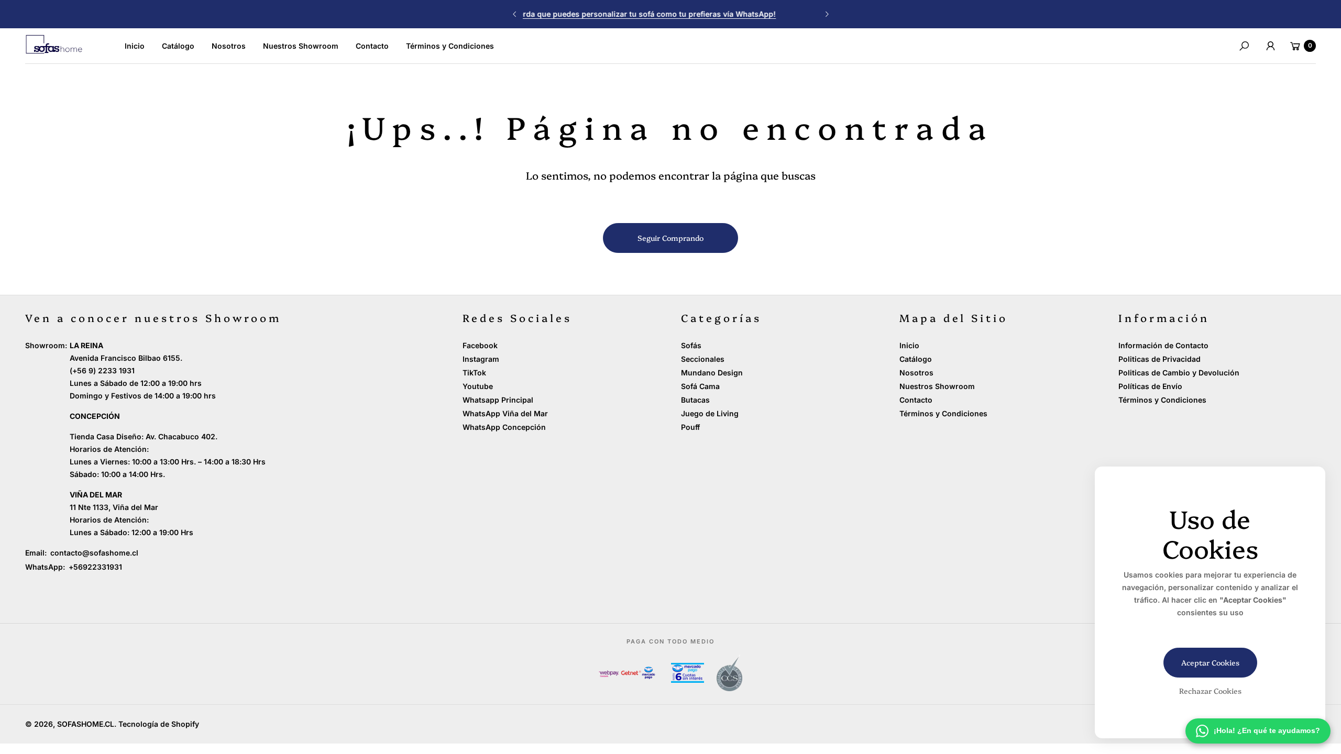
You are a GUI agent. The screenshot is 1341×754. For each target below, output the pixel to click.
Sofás (691, 345)
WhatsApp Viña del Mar (505, 413)
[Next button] (826, 14)
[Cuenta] (1270, 46)
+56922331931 (95, 566)
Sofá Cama (700, 386)
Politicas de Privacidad (1159, 358)
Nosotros (916, 372)
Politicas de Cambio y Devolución (1178, 372)
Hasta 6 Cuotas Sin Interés (670, 13)
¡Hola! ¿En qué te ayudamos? (1267, 730)
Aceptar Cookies (1210, 662)
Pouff (690, 427)
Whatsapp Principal (498, 399)
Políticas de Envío (1150, 386)
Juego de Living (710, 413)
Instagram (481, 358)
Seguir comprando (670, 237)
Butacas (695, 399)
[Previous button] (515, 14)
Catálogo (915, 358)
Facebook (480, 345)
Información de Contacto (1163, 345)
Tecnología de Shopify (158, 723)
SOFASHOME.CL (85, 723)
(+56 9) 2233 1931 (102, 370)
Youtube (478, 386)
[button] (1244, 46)
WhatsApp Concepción (504, 427)
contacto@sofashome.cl (93, 552)
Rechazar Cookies (1210, 690)
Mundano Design (712, 372)
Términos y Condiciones (943, 413)
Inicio (909, 345)
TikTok (474, 372)
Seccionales (702, 358)
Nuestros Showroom (937, 386)
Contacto (915, 399)
